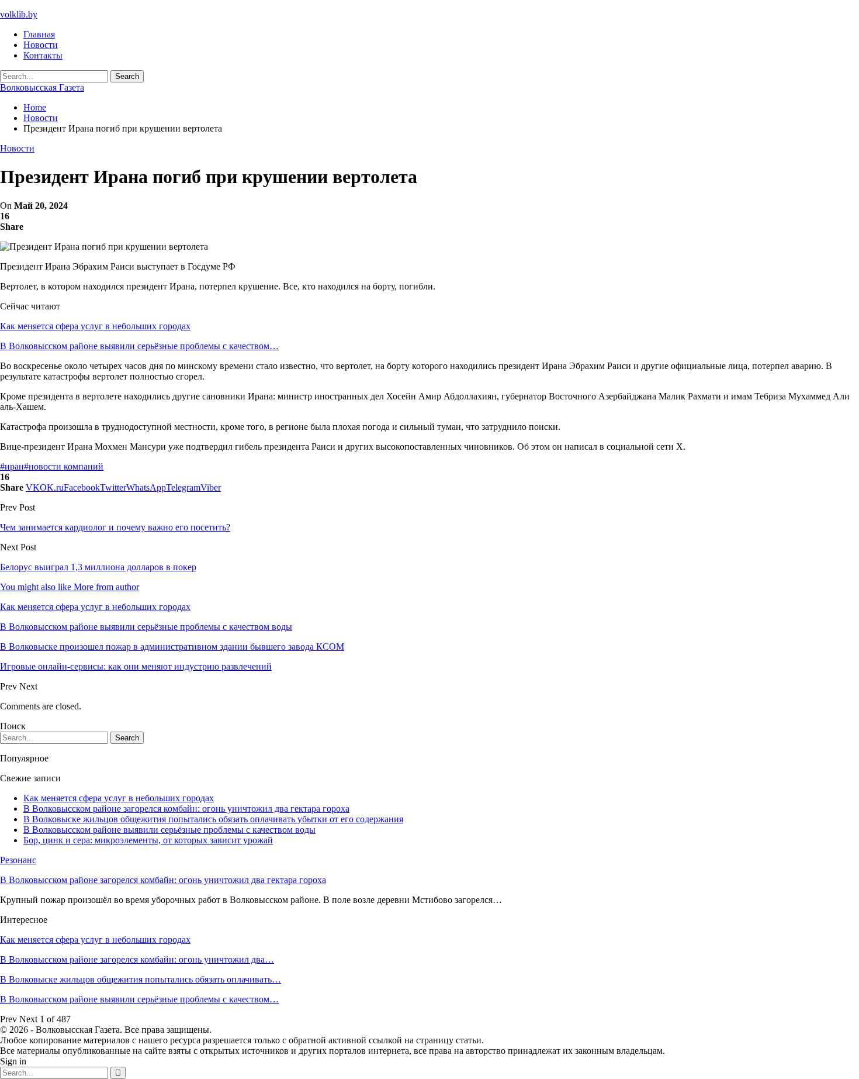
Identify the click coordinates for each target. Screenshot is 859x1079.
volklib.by (18, 14)
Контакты (43, 55)
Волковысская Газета (42, 87)
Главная (39, 34)
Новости (40, 45)
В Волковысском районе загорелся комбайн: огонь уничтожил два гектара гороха (186, 808)
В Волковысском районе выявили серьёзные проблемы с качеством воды (169, 830)
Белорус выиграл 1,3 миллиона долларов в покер (98, 567)
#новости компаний (63, 466)
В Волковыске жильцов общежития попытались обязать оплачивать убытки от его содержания (213, 819)
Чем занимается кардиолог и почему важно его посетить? (115, 527)
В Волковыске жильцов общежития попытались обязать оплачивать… (140, 979)
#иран (12, 466)
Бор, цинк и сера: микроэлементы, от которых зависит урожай (148, 840)
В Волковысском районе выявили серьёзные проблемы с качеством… (139, 346)
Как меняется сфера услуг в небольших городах (95, 326)
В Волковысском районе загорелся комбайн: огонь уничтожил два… (137, 959)
